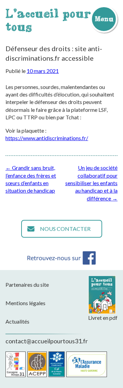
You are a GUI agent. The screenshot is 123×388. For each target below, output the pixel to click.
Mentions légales (25, 303)
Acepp (37, 364)
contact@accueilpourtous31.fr (46, 341)
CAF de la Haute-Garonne (57, 364)
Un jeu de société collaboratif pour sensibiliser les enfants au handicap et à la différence (91, 183)
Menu (103, 19)
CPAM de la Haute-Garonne (86, 364)
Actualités (17, 321)
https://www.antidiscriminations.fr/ (46, 138)
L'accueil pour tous (48, 20)
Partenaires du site (27, 284)
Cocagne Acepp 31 (15, 364)
